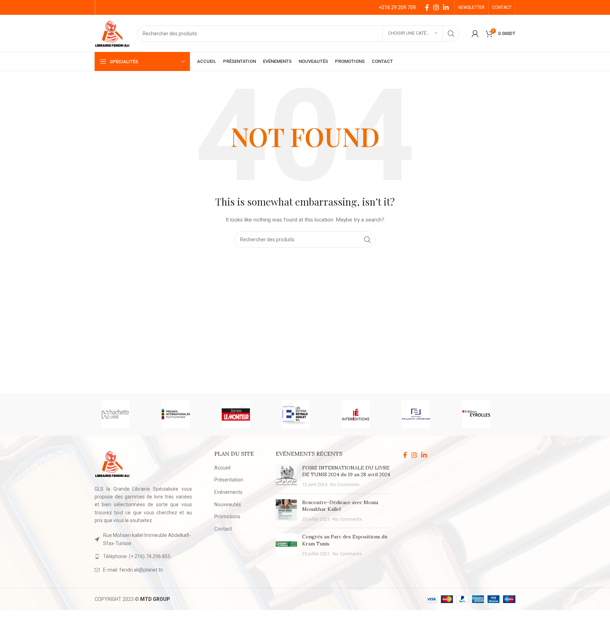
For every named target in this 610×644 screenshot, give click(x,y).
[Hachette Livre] (124, 414)
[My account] (475, 33)
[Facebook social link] (427, 7)
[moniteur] (245, 414)
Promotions (227, 516)
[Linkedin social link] (446, 7)
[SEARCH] (451, 33)
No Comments (344, 484)
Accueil (222, 468)
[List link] (143, 556)
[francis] (425, 414)
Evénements (228, 492)
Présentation (228, 480)
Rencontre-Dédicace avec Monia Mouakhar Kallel (340, 506)
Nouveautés (227, 504)
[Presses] (185, 414)
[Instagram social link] (436, 7)
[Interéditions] (365, 414)
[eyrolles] (485, 414)
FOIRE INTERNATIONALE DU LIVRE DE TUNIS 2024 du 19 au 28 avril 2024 (346, 471)
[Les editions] (305, 414)
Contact (223, 529)
